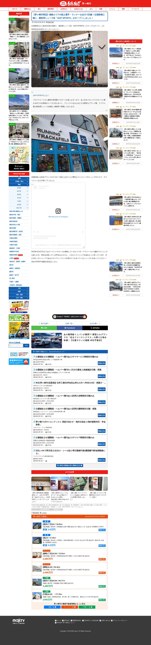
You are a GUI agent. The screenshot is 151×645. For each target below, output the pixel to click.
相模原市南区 (15, 255)
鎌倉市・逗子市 (14, 275)
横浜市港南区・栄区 (15, 234)
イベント (112, 9)
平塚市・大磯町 (14, 281)
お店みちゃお (78, 9)
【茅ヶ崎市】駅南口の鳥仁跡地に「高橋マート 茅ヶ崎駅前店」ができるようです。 (19, 37)
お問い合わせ (105, 620)
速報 (123, 9)
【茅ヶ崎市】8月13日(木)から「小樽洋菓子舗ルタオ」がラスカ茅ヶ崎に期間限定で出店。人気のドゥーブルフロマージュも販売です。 (132, 201)
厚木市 (11, 265)
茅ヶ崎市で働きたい (40, 351)
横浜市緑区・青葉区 (15, 218)
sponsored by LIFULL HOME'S (95, 516)
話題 (100, 9)
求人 (39, 9)
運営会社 (67, 620)
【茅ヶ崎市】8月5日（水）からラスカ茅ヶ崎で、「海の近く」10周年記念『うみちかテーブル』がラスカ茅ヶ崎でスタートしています (132, 155)
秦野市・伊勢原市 (14, 268)
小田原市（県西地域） (16, 285)
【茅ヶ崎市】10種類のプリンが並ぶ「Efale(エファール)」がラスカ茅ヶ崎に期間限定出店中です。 (19, 142)
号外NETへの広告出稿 (91, 620)
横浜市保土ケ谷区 (14, 224)
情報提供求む (77, 620)
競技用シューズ (54, 509)
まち (91, 9)
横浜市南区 (12, 228)
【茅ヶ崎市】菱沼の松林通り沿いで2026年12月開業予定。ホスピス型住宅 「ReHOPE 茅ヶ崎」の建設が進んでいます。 (133, 267)
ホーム (59, 620)
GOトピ (14, 9)
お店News (64, 9)
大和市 (13, 258)
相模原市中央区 (14, 251)
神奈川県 (51, 22)
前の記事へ (45, 323)
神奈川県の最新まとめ (16, 211)
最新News (27, 9)
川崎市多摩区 (13, 238)
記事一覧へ (70, 323)
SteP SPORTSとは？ (41, 95)
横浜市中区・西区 (14, 214)
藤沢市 (11, 271)
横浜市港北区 (13, 221)
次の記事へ (94, 323)
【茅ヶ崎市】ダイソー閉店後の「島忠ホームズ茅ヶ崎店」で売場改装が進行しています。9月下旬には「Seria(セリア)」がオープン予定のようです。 (19, 115)
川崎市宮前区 (13, 241)
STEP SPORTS (36, 509)
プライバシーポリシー (120, 620)
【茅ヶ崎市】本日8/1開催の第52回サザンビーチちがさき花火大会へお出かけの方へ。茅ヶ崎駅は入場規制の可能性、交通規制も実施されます (132, 114)
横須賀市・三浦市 (14, 248)
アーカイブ (135, 9)
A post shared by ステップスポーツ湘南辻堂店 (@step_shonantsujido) (58, 245)
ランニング (45, 509)
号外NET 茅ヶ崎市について (65, 622)
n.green (44, 513)
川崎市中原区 (13, 245)
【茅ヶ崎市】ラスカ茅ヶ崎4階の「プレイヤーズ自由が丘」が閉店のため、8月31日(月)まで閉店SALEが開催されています (133, 94)
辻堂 (61, 509)
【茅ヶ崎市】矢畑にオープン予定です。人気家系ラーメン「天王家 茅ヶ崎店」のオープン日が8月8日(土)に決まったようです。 (133, 75)
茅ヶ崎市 (86, 3)
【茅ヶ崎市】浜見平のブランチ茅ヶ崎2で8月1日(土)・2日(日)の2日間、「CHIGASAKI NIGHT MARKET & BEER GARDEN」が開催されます (132, 287)
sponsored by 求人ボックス (57, 351)
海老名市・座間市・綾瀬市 (17, 261)
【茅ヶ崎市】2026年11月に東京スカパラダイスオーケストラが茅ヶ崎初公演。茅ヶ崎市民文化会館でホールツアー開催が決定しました (132, 221)
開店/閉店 (51, 9)
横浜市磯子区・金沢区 (16, 231)
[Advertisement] (125, 25)
